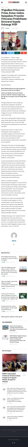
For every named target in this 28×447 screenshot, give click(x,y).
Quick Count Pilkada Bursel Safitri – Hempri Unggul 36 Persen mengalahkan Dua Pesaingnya (16, 400)
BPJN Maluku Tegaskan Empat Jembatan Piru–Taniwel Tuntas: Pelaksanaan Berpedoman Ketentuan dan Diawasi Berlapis (18, 339)
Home (2, 7)
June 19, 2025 (15, 28)
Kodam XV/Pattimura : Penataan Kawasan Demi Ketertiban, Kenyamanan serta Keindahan (18, 328)
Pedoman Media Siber (12, 430)
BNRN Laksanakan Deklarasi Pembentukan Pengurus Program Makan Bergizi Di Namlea (11, 378)
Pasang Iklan (22, 430)
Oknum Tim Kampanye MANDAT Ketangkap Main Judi (15, 417)
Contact (14, 431)
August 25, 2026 (13, 332)
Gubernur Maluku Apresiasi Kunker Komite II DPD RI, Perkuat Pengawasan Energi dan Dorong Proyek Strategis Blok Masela (9, 271)
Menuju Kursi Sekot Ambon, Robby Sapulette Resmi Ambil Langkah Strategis (9, 307)
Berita (6, 7)
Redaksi (3, 430)
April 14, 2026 (9, 262)
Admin (7, 28)
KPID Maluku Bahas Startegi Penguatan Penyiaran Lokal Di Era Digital (9, 258)
